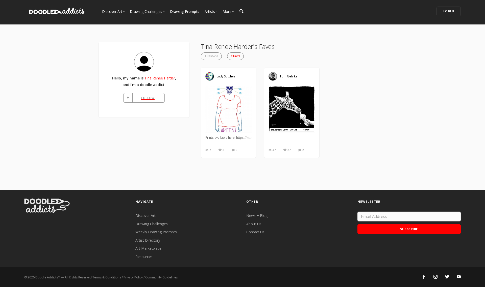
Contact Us (255, 231)
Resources (144, 256)
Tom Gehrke (288, 76)
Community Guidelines (161, 277)
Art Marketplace (148, 248)
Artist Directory (147, 240)
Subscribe (409, 229)
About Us (253, 223)
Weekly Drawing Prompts (156, 231)
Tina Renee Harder (159, 78)
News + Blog (257, 215)
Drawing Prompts (184, 11)
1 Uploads (211, 56)
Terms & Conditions (106, 277)
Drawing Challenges (151, 223)
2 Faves (235, 56)
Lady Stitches (225, 76)
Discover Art (145, 215)
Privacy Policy (133, 277)
